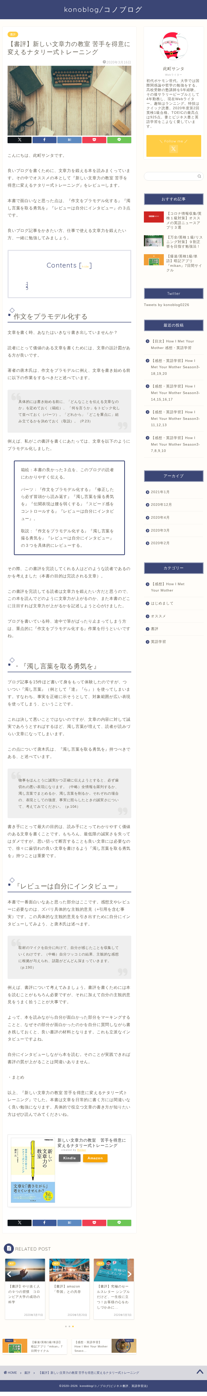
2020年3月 (160, 530)
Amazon (95, 1158)
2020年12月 (161, 505)
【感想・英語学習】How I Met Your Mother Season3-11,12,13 (175, 418)
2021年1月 (160, 492)
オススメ (158, 616)
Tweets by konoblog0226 (166, 305)
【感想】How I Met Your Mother (168, 587)
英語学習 (158, 642)
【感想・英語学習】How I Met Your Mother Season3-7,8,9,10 (175, 444)
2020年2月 (160, 543)
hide (85, 266)
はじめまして (162, 603)
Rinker (81, 1149)
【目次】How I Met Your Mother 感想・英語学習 (172, 344)
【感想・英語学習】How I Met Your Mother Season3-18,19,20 (175, 367)
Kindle (69, 1158)
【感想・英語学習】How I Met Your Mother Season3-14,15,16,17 (175, 392)
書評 (13, 34)
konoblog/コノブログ (103, 9)
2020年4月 (160, 517)
